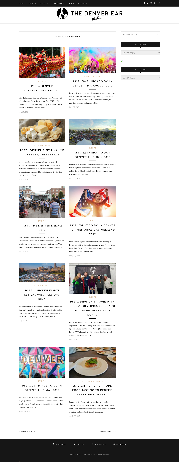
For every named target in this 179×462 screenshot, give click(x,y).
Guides (32, 3)
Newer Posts (27, 432)
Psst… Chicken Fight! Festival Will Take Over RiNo (42, 295)
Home (21, 3)
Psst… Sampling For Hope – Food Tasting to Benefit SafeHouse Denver (92, 390)
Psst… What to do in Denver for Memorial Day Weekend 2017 (92, 230)
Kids (71, 3)
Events (44, 3)
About (81, 3)
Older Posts (107, 432)
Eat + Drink (59, 3)
